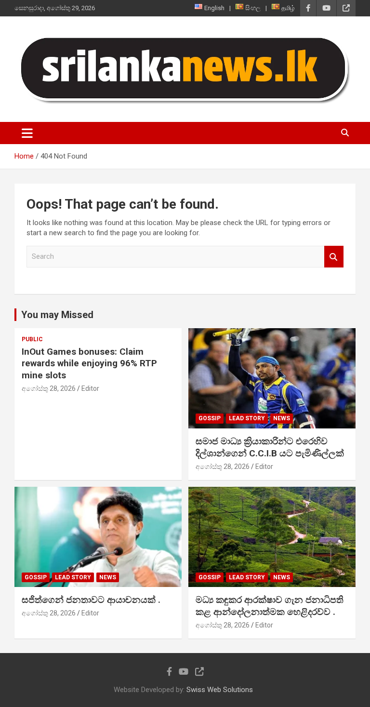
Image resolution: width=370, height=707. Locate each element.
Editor (90, 388)
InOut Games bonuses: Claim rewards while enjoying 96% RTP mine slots (89, 363)
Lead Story (247, 418)
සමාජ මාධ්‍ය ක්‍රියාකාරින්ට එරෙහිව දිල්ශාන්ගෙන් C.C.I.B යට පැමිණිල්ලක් (270, 447)
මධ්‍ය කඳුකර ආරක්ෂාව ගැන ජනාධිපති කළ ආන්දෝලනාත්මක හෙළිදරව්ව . (270, 605)
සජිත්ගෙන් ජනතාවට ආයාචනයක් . (91, 599)
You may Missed (57, 314)
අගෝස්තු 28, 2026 (49, 388)
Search (334, 256)
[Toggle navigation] (27, 133)
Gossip (209, 418)
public (32, 339)
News (281, 418)
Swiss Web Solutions (219, 689)
